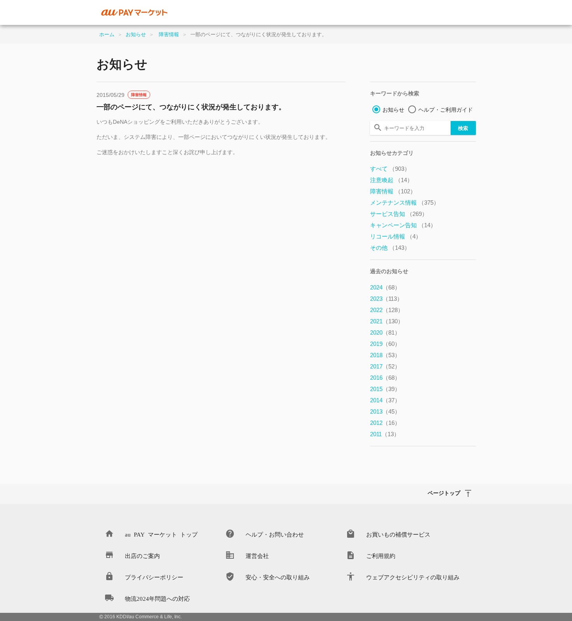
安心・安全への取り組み (278, 577)
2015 (385, 389)
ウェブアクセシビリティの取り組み (413, 577)
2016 (385, 377)
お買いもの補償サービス (398, 534)
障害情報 (169, 34)
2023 (386, 298)
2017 (385, 366)
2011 (385, 434)
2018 (385, 355)
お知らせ (136, 34)
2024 (385, 287)
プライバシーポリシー (154, 577)
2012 (385, 422)
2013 (385, 411)
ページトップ (444, 492)
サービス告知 (399, 214)
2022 (387, 310)
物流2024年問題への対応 (157, 598)
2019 (385, 343)
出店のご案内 (142, 555)
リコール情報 (395, 236)
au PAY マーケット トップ (161, 534)
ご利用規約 (380, 555)
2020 (385, 332)
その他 (390, 247)
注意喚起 (391, 180)
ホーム (106, 34)
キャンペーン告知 (403, 225)
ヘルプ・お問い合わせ (275, 534)
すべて (390, 168)
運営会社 (257, 555)
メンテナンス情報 (404, 202)
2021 (387, 321)
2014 (385, 400)
